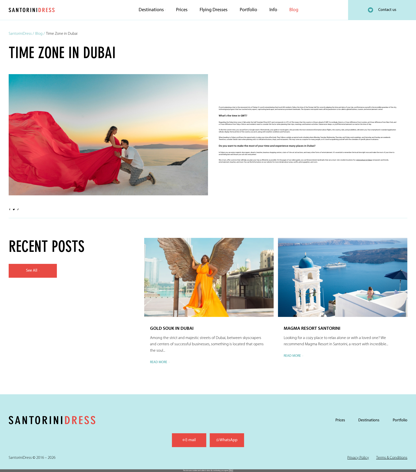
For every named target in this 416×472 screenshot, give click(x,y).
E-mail (190, 440)
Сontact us (387, 10)
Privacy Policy (358, 458)
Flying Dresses (214, 10)
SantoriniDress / (21, 34)
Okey (231, 470)
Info (273, 10)
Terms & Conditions (391, 458)
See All (31, 271)
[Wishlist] (370, 10)
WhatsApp (228, 440)
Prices (182, 10)
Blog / (40, 34)
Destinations (151, 10)
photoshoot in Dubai (364, 160)
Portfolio (248, 10)
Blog (293, 10)
